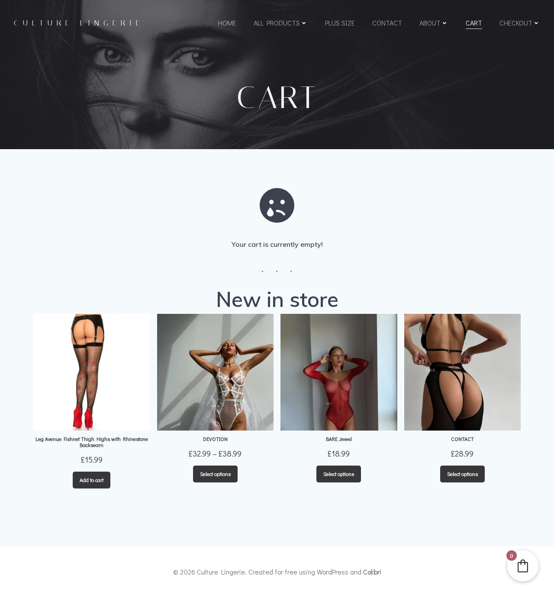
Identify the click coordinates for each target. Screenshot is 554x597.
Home (227, 22)
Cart (474, 22)
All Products (277, 22)
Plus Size (340, 22)
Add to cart (91, 479)
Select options (215, 473)
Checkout (515, 22)
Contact (387, 22)
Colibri (372, 571)
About (430, 22)
